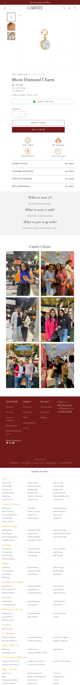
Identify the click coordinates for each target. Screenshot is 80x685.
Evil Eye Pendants (59, 613)
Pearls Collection (59, 511)
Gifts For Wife (7, 486)
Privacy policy (26, 463)
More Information (21, 186)
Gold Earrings (7, 549)
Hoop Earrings (7, 555)
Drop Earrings (33, 555)
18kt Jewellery (33, 533)
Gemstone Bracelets (8, 605)
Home (14, 74)
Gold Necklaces (7, 586)
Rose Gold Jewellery (60, 537)
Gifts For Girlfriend (34, 486)
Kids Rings (6, 578)
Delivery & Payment (22, 178)
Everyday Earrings (8, 559)
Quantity (16, 109)
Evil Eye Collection (60, 508)
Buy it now (38, 130)
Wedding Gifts (33, 490)
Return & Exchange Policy (37, 677)
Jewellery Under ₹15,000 (10, 661)
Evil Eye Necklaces (8, 589)
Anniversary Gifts (8, 493)
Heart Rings (6, 574)
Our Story (10, 407)
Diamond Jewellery (34, 530)
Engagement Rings (34, 571)
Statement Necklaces (35, 593)
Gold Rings (6, 567)
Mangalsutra (57, 518)
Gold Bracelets (7, 601)
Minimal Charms (8, 620)
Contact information (66, 463)
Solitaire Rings (58, 567)
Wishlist (43, 417)
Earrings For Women (35, 637)
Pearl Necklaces (58, 586)
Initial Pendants (7, 617)
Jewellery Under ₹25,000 (36, 661)
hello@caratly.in (65, 405)
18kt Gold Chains (59, 593)
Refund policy (14, 463)
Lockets (56, 617)
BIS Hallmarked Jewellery (62, 533)
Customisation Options (10, 680)
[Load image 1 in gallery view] (11, 17)
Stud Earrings (58, 552)
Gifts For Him (33, 483)
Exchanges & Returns (22, 171)
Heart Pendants (33, 617)
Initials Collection (34, 511)
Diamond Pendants (34, 613)
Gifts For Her (6, 483)
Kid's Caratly (57, 515)
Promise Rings (58, 571)
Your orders (45, 412)
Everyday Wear (7, 518)
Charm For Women (34, 641)
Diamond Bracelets (34, 601)
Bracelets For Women (9, 641)
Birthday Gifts (23, 74)
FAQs (25, 417)
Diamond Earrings (34, 549)
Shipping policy (51, 463)
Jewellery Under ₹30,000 (61, 661)
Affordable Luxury (8, 540)
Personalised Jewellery (9, 515)
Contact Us (27, 407)
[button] (5, 8)
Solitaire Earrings (59, 549)
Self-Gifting (6, 496)
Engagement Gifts (59, 493)
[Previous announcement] (4, 2)
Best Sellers (31, 508)
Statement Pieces (33, 518)
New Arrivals (6, 508)
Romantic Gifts (33, 493)
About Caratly (33, 680)
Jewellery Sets (32, 515)
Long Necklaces (58, 589)
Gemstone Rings (7, 571)
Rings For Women (8, 637)
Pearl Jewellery (7, 533)
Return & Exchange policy (13, 432)
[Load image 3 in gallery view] (11, 36)
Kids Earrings (58, 555)
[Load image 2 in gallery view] (11, 26)
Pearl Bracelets (33, 605)
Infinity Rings (32, 574)
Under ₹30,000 (33, 500)
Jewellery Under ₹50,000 (10, 665)
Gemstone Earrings (34, 552)
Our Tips (9, 412)
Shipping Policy (29, 423)
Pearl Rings (57, 574)
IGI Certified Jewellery (10, 537)
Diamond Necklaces (34, 586)
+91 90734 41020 (65, 411)
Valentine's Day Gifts (35, 496)
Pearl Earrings (7, 552)
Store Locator (6, 673)
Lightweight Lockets (9, 653)
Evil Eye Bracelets (59, 601)
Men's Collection (8, 522)
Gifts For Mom (58, 486)
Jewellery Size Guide (35, 673)
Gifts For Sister (7, 490)
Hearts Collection (8, 511)
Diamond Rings (33, 567)
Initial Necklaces (33, 589)
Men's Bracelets (7, 629)
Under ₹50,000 (58, 500)
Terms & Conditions (10, 418)
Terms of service (38, 463)
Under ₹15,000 (7, 500)
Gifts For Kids (58, 483)
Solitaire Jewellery (34, 537)
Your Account (45, 407)
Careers (26, 428)
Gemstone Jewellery (60, 530)
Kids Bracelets (58, 605)
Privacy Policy (11, 426)
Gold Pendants (7, 613)
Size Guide (27, 412)
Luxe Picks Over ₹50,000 (36, 665)
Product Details (19, 163)
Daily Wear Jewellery (35, 540)
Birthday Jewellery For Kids (37, 653)
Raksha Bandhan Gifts (61, 496)
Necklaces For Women (61, 637)
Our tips (56, 683)
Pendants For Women (60, 641)
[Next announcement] (75, 2)
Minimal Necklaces (8, 593)
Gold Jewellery (7, 530)
